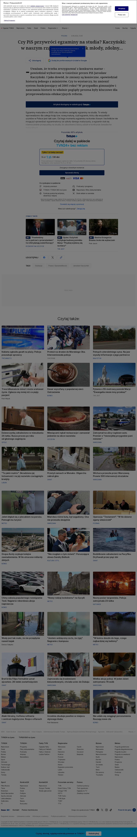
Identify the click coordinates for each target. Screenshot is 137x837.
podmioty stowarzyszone (37, 6)
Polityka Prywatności (9, 20)
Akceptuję (121, 8)
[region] (68, 12)
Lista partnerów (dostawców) (70, 14)
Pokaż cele (121, 15)
